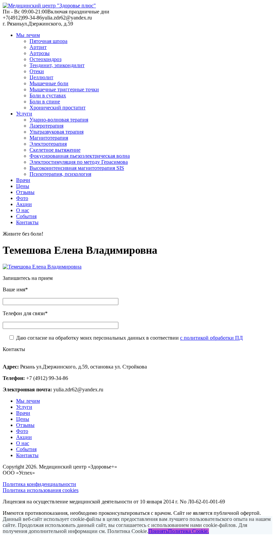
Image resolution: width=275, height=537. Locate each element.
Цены (22, 186)
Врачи (23, 180)
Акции (24, 204)
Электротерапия (48, 144)
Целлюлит (41, 77)
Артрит (38, 47)
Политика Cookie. (188, 531)
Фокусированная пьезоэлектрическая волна (80, 156)
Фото (22, 198)
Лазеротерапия (46, 126)
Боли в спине (45, 101)
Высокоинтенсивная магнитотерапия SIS (77, 168)
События (26, 216)
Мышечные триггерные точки (64, 89)
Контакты (27, 222)
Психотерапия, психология (60, 174)
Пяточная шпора (48, 41)
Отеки (37, 71)
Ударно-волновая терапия (59, 120)
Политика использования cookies (40, 490)
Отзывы (25, 192)
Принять (158, 531)
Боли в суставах (48, 95)
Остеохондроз (45, 59)
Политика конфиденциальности (39, 484)
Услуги (24, 113)
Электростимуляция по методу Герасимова (79, 162)
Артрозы (40, 53)
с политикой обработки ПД (211, 338)
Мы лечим (28, 35)
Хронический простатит (58, 107)
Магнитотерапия (49, 138)
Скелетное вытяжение (55, 150)
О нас (22, 210)
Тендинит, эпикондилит (57, 65)
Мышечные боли (49, 83)
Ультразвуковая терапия (57, 132)
